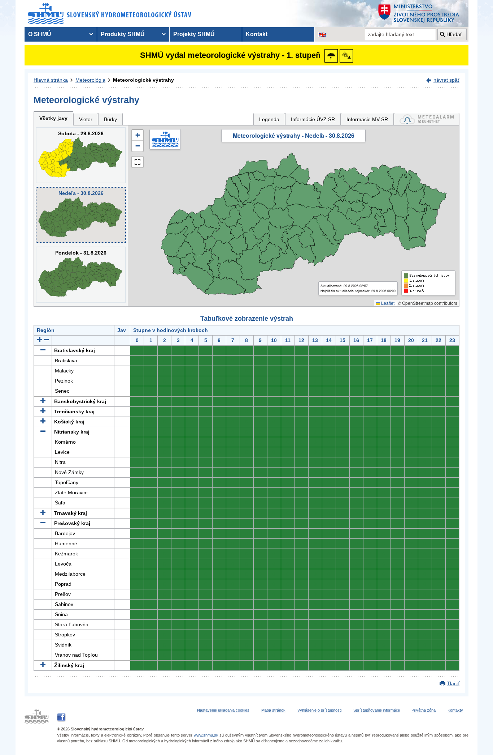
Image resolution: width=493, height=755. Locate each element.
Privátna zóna (423, 710)
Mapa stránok (273, 710)
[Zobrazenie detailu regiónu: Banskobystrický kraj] (42, 401)
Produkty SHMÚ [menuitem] (123, 34)
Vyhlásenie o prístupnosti (319, 710)
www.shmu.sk (206, 735)
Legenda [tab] (269, 119)
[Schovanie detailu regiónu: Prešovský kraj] (42, 523)
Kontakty (455, 710)
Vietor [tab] (85, 119)
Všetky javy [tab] (53, 118)
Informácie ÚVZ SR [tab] (313, 119)
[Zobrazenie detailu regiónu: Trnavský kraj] (42, 513)
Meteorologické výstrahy (143, 80)
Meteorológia (90, 80)
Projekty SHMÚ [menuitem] (194, 34)
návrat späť (446, 80)
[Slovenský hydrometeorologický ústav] (110, 13)
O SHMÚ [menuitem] (39, 34)
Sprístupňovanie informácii (376, 710)
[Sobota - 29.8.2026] (80, 155)
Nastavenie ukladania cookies (223, 710)
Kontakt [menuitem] (256, 34)
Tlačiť (453, 683)
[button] (137, 135)
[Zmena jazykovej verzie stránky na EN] (322, 34)
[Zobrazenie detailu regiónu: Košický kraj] (42, 422)
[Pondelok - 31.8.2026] (80, 274)
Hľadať (454, 34)
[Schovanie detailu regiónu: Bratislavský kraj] (42, 350)
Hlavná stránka (51, 80)
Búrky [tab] (110, 119)
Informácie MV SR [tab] (367, 119)
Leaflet (387, 303)
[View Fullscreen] (137, 162)
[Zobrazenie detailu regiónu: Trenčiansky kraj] (42, 411)
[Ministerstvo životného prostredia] (421, 14)
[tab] (426, 119)
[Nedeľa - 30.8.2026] (80, 215)
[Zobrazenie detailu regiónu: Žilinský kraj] (42, 665)
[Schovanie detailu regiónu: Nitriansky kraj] (42, 432)
